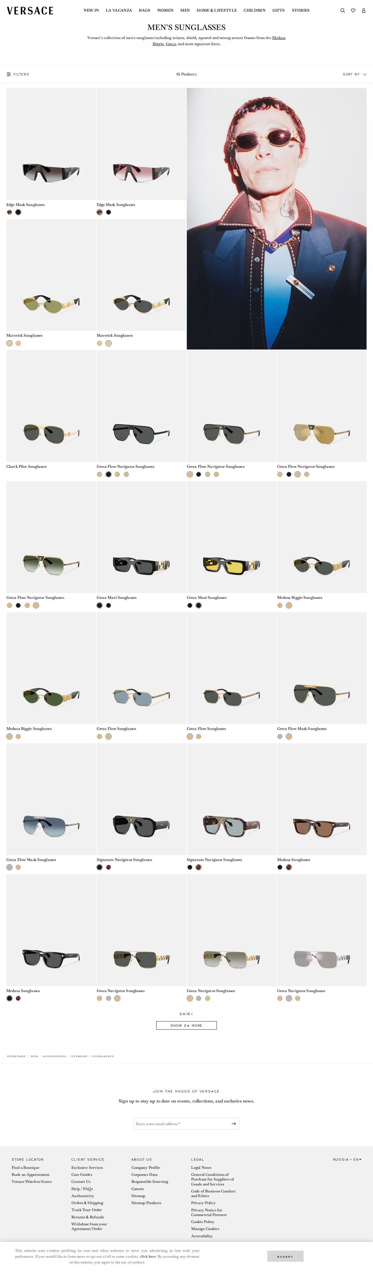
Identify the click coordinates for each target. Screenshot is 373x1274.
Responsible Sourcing (149, 1181)
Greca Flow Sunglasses (116, 728)
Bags (144, 10)
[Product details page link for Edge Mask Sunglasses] (51, 144)
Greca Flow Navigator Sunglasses (125, 466)
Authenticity (82, 1195)
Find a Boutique (25, 1167)
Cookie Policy (203, 1221)
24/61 (187, 1014)
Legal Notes (201, 1167)
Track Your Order (86, 1209)
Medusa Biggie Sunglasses (299, 597)
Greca (171, 43)
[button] (365, 74)
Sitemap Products (146, 1202)
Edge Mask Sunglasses (25, 204)
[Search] (342, 10)
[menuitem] (91, 10)
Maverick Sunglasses (24, 335)
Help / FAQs (81, 1188)
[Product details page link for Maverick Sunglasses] (51, 275)
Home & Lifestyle (217, 10)
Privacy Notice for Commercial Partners (209, 1212)
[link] (16, 1056)
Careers (137, 1188)
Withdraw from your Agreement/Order (89, 1226)
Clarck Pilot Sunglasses (26, 466)
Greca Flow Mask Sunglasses (302, 728)
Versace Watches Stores (32, 1181)
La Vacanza (119, 10)
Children (254, 10)
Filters (21, 74)
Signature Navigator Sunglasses (124, 859)
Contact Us (80, 1181)
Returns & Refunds (87, 1217)
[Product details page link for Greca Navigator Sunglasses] (141, 930)
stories (301, 10)
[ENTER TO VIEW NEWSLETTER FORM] (235, 1124)
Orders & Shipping (87, 1202)
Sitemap (138, 1195)
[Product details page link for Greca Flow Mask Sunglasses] (322, 668)
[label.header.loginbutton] (363, 10)
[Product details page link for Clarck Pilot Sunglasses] (51, 406)
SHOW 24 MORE (186, 1026)
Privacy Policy (203, 1202)
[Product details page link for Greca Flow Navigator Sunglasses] (141, 406)
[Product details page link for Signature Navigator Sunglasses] (141, 799)
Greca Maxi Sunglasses (117, 597)
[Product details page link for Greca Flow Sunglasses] (141, 668)
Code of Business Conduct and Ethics (213, 1193)
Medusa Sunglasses (293, 859)
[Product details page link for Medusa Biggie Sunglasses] (322, 537)
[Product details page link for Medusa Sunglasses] (322, 799)
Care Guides (81, 1174)
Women (165, 10)
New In (91, 10)
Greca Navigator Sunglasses (121, 990)
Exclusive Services (87, 1167)
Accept (285, 1256)
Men (185, 10)
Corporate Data (144, 1174)
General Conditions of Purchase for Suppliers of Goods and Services (212, 1179)
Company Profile (145, 1167)
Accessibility (202, 1236)
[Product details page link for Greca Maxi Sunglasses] (141, 537)
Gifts (278, 10)
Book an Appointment (31, 1174)
